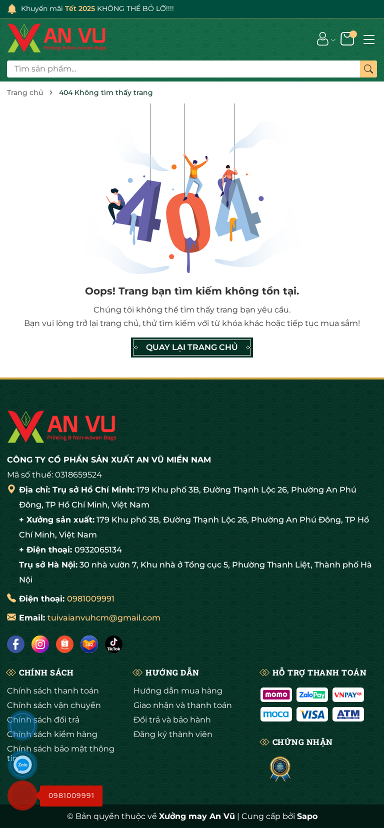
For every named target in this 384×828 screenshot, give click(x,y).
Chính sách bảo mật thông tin (60, 753)
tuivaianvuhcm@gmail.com (104, 617)
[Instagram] (40, 644)
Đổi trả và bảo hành (172, 719)
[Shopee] (65, 644)
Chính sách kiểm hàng (52, 734)
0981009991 (90, 599)
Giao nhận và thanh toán (183, 705)
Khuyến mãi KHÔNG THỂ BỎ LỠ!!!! (97, 8)
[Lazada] (89, 644)
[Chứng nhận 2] (280, 769)
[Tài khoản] (323, 39)
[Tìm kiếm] (368, 69)
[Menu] (369, 38)
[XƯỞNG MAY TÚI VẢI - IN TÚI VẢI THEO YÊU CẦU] (57, 38)
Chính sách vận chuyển (54, 705)
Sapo (307, 816)
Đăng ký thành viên (173, 734)
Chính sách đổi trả (43, 719)
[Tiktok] (113, 644)
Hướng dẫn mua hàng (178, 691)
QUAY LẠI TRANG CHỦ (192, 347)
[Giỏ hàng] (348, 39)
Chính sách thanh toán (53, 691)
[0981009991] (22, 796)
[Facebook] (15, 644)
